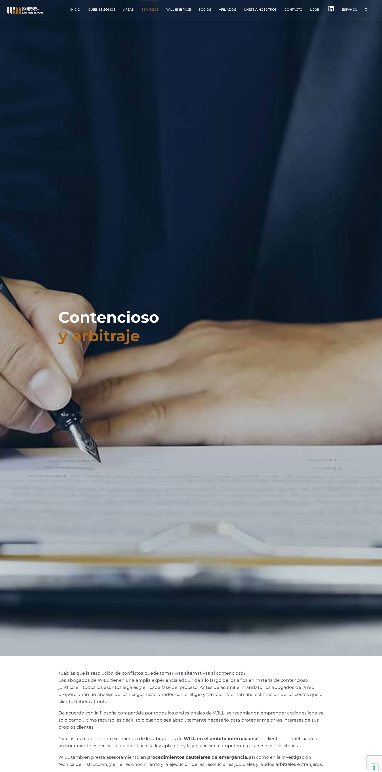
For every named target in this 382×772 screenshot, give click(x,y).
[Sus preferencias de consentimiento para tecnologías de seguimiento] (374, 768)
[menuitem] (349, 9)
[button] (366, 9)
